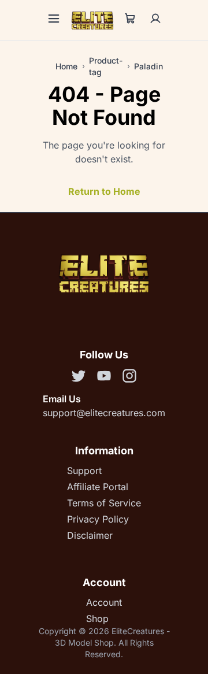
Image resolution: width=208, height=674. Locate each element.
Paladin (148, 66)
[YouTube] (104, 377)
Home (66, 66)
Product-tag (105, 66)
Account (104, 602)
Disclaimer (90, 535)
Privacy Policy (98, 519)
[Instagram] (129, 377)
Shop (97, 618)
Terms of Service (104, 503)
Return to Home (104, 191)
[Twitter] (78, 377)
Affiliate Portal (97, 486)
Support (84, 470)
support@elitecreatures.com (104, 413)
